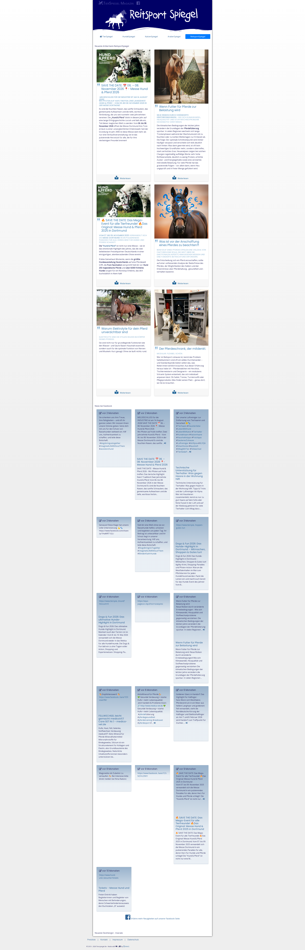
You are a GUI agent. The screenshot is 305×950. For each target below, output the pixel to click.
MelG (127, 946)
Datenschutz (133, 939)
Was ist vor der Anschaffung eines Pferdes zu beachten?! (179, 243)
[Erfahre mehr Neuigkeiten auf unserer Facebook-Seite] (138, 3)
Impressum (117, 939)
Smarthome (183, 446)
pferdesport (144, 723)
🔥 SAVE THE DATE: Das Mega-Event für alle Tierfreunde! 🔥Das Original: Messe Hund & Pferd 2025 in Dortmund (124, 225)
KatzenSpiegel (151, 36)
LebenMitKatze (184, 431)
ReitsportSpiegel (197, 36)
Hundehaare (183, 434)
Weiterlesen (125, 178)
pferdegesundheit (147, 717)
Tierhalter (197, 431)
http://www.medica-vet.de (151, 705)
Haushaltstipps (184, 437)
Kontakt (104, 939)
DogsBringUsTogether (149, 548)
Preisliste (91, 939)
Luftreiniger (183, 443)
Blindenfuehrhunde (147, 553)
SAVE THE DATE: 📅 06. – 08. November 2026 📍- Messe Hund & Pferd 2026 (124, 88)
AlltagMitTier (183, 449)
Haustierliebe (194, 426)
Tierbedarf (182, 451)
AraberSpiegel (174, 36)
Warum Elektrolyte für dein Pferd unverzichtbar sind (124, 330)
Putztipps (197, 437)
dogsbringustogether (110, 443)
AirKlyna (194, 443)
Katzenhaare (196, 434)
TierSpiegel (107, 36)
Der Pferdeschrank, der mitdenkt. (182, 349)
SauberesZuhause (186, 440)
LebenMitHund (184, 429)
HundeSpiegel (128, 36)
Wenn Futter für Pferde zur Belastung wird (177, 108)
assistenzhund (106, 449)
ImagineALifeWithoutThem (112, 446)
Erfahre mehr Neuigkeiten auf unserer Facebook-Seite (155, 918)
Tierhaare (182, 426)
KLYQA (203, 443)
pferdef (142, 714)
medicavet (158, 720)
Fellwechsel (196, 449)
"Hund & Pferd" (109, 246)
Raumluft (194, 446)
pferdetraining (145, 720)
